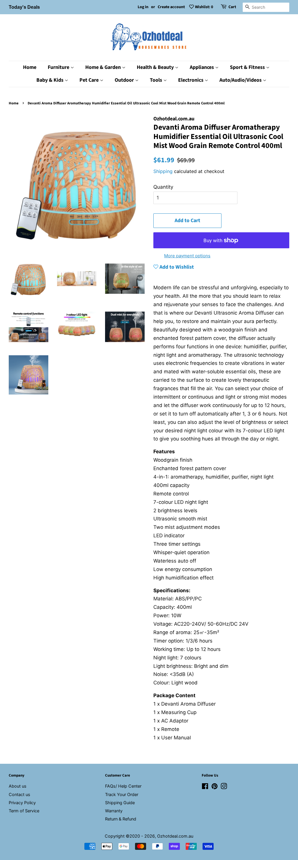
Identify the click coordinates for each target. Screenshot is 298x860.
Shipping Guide (120, 802)
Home (29, 67)
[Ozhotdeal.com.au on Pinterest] (214, 787)
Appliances (202, 67)
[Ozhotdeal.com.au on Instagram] (224, 787)
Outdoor (125, 80)
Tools (156, 80)
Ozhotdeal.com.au (175, 836)
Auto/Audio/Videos (241, 80)
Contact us (19, 794)
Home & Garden (103, 67)
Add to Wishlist (176, 267)
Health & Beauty (156, 67)
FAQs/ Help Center (123, 786)
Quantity (163, 187)
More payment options (187, 255)
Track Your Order (121, 794)
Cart (232, 7)
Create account (171, 7)
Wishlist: (204, 7)
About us (17, 786)
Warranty (114, 810)
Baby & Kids (50, 80)
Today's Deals (24, 7)
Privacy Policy (22, 802)
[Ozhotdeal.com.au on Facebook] (205, 787)
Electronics (191, 80)
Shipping (163, 171)
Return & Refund (120, 818)
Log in (143, 7)
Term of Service (24, 810)
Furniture (59, 67)
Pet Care (89, 80)
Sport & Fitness (248, 67)
